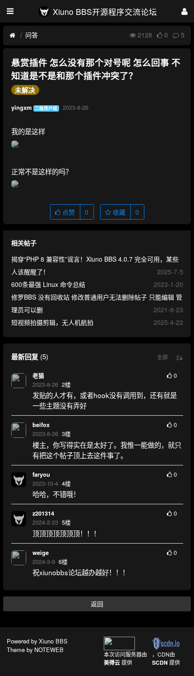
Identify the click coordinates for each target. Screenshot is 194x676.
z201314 (43, 513)
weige (40, 553)
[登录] (184, 11)
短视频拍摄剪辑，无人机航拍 (52, 322)
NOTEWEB (49, 649)
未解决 (25, 90)
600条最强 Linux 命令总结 (48, 284)
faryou (41, 474)
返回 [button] (97, 603)
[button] (162, 357)
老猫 (38, 375)
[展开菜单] (10, 11)
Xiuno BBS (53, 641)
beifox (41, 425)
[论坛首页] (12, 35)
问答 (31, 34)
